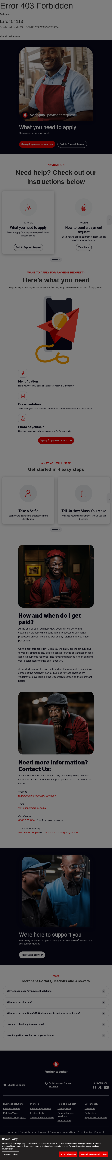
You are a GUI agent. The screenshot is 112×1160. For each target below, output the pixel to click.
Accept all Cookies (68, 1154)
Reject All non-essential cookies (94, 1154)
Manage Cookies (11, 1154)
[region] (56, 1147)
